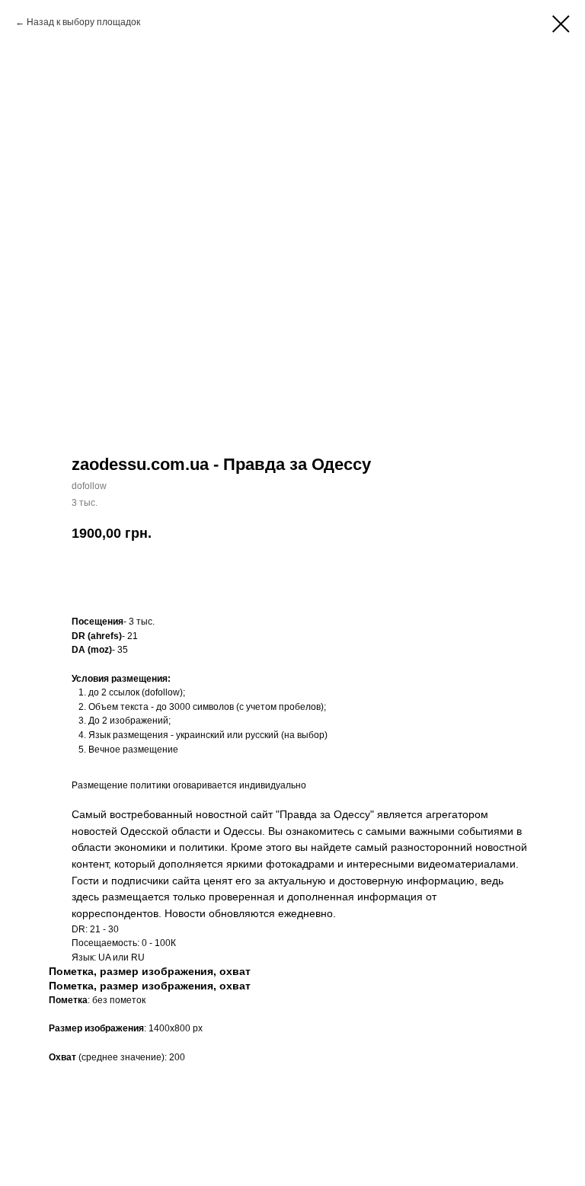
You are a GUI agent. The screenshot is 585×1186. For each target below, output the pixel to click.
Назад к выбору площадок (83, 22)
